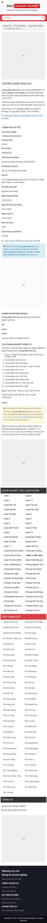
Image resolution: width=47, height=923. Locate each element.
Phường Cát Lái (31, 587)
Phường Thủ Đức (32, 610)
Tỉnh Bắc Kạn (8, 644)
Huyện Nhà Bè (9, 509)
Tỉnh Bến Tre (29, 649)
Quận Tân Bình (9, 514)
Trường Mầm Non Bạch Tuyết (16, 386)
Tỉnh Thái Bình (30, 765)
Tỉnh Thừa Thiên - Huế (12, 776)
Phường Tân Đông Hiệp (13, 578)
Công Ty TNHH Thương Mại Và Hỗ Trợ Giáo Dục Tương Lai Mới (24, 356)
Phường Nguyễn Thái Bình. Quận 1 (35, 564)
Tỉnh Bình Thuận (31, 660)
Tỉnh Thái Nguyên (10, 770)
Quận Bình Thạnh (10, 528)
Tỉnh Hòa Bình (30, 699)
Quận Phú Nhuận (10, 537)
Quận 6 (6, 523)
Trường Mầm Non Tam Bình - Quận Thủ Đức (22, 366)
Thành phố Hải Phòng (12, 633)
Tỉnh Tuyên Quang (31, 781)
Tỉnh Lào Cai (29, 721)
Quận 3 (28, 496)
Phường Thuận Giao (12, 583)
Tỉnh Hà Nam (29, 688)
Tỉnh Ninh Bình (30, 732)
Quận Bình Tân (9, 505)
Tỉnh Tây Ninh (8, 765)
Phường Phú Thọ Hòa (34, 601)
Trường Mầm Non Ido (26, 246)
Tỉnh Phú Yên (8, 743)
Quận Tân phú (31, 505)
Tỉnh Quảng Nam (10, 748)
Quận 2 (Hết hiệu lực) (12, 564)
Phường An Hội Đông (34, 592)
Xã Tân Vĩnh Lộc (10, 610)
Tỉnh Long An (8, 726)
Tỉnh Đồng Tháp (9, 682)
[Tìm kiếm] (43, 18)
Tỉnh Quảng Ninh (10, 754)
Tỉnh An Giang (30, 633)
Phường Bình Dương (12, 569)
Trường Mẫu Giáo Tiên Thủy (16, 376)
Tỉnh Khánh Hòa (31, 704)
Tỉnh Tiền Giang (30, 776)
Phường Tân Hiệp (10, 574)
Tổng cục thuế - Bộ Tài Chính (28, 391)
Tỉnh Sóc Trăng (9, 759)
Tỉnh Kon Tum (30, 710)
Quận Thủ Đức (9, 542)
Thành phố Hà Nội (10, 622)
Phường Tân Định (10, 592)
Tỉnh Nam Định (30, 726)
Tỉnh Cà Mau (8, 666)
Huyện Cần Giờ (31, 546)
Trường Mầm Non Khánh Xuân (17, 379)
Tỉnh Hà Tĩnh (8, 693)
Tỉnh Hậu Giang (9, 699)
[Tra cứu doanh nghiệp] (23, 7)
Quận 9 (28, 519)
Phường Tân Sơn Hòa (12, 606)
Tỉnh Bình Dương (31, 655)
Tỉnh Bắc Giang (30, 638)
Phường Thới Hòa (32, 583)
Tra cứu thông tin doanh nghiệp (13, 910)
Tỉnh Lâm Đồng (30, 715)
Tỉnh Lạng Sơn (9, 721)
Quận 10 (29, 500)
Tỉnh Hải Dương (30, 693)
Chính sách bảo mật (9, 903)
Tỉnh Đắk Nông (30, 671)
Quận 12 (29, 532)
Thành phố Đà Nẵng (32, 627)
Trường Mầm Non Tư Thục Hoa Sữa (19, 383)
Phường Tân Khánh (33, 569)
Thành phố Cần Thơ (11, 627)
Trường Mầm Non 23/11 (14, 370)
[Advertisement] (23, 55)
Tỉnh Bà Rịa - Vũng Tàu (12, 638)
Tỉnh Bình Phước (9, 660)
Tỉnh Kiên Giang (9, 710)
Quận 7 (28, 523)
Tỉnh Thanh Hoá (31, 770)
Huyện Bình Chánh (33, 537)
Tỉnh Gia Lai (29, 682)
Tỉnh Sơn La (29, 759)
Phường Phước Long (34, 606)
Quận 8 (28, 514)
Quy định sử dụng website (11, 899)
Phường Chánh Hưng (34, 597)
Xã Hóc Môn (8, 601)
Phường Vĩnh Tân (32, 574)
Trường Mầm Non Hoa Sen (15, 360)
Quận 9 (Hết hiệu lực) (34, 560)
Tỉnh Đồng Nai (30, 677)
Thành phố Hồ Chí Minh (13, 551)
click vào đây (22, 417)
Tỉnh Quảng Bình (31, 743)
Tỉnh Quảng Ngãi (31, 748)
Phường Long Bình (11, 587)
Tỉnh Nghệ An (8, 732)
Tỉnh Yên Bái (8, 792)
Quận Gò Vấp (31, 528)
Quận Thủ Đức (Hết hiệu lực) (13, 560)
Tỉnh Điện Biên (9, 677)
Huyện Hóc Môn (32, 509)
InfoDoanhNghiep (29, 918)
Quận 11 (7, 546)
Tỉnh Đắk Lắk (8, 671)
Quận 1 (6, 496)
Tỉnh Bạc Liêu (29, 644)
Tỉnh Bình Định (9, 655)
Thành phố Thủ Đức (33, 551)
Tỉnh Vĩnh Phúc (30, 787)
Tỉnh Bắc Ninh (8, 649)
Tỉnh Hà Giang (8, 688)
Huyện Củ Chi (31, 542)
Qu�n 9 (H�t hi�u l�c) (35, 555)
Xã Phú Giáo (30, 578)
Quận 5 (6, 532)
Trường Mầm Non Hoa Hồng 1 (17, 363)
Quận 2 (6, 500)
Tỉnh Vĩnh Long (9, 787)
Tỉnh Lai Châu (8, 715)
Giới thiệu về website (9, 887)
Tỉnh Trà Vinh (8, 781)
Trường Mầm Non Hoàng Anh (16, 373)
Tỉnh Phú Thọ (29, 737)
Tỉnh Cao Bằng (30, 666)
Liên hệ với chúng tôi (9, 891)
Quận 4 (6, 519)
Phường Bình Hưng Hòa (13, 597)
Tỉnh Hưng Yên (9, 704)
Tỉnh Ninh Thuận (9, 737)
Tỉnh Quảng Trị (30, 754)
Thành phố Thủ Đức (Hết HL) (13, 555)
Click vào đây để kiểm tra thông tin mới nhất (22, 241)
